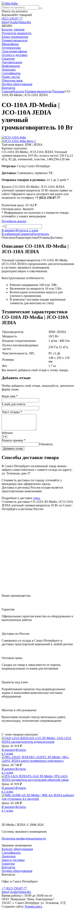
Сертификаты (11, 73)
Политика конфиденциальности (24, 838)
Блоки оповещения (15, 36)
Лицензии (9, 69)
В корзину (9, 750)
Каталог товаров (13, 29)
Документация (12, 62)
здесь (36, 498)
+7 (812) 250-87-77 (14, 888)
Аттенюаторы (11, 47)
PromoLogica (33, 906)
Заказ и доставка (13, 860)
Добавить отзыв (13, 448)
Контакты (8, 87)
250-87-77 (12, 18)
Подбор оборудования (17, 84)
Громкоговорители (15, 40)
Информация (11, 66)
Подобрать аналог (14, 221)
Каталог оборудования (17, 849)
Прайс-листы (11, 77)
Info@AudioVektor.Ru (16, 22)
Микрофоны (10, 44)
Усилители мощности (16, 33)
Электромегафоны (14, 51)
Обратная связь (12, 80)
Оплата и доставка (14, 55)
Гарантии (8, 58)
